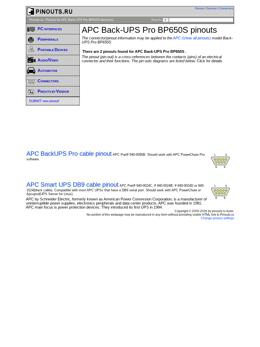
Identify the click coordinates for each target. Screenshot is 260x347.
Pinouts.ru (36, 20)
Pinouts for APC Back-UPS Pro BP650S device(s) (79, 20)
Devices (211, 8)
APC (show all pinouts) (192, 38)
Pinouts (199, 8)
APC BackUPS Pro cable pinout (69, 153)
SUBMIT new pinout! (44, 101)
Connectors (226, 8)
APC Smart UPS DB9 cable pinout (72, 184)
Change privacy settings (217, 218)
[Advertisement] (171, 101)
